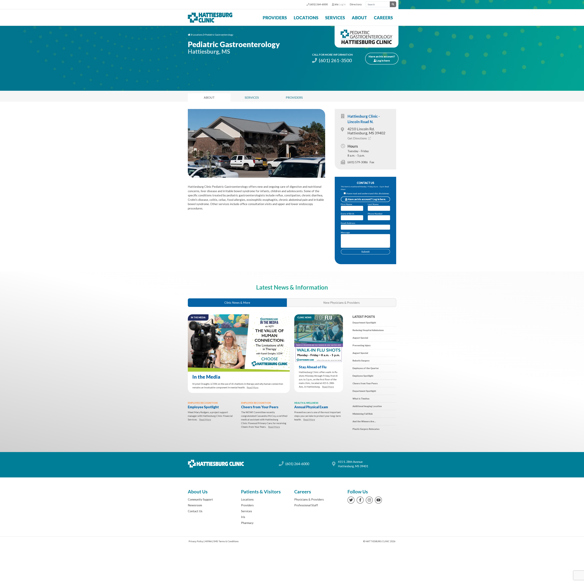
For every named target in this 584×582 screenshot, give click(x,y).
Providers (275, 17)
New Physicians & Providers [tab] (341, 302)
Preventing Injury (362, 345)
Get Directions (357, 138)
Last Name (373, 204)
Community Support (200, 499)
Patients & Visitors (261, 491)
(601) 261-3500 (335, 60)
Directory (356, 4)
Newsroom (195, 505)
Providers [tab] (294, 97)
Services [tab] (252, 97)
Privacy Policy (196, 541)
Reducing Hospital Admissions (368, 330)
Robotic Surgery (361, 360)
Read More (252, 387)
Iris (243, 517)
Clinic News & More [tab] (237, 302)
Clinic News (304, 317)
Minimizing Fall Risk (363, 414)
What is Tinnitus (361, 398)
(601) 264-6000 (318, 4)
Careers (383, 17)
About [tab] (209, 97)
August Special (360, 338)
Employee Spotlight (203, 407)
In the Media (198, 317)
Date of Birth (347, 213)
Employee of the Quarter (366, 368)
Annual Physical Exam (311, 407)
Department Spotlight (364, 322)
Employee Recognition (203, 402)
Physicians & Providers (309, 499)
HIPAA (208, 541)
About (359, 17)
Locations (306, 17)
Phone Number (375, 213)
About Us (198, 491)
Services (335, 17)
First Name (346, 204)
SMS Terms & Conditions (226, 541)
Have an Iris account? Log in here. (366, 199)
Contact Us (195, 511)
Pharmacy (247, 523)
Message (345, 232)
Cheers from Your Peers (259, 407)
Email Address (348, 223)
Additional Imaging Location (367, 406)
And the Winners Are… (364, 421)
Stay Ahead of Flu (313, 367)
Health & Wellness (306, 402)
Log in (340, 4)
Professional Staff (306, 505)
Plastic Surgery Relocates (366, 429)
